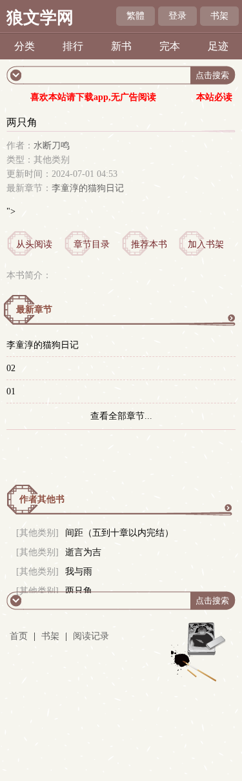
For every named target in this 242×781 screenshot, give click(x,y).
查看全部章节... (121, 416)
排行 (73, 46)
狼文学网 (40, 17)
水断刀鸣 (52, 145)
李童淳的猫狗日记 (88, 188)
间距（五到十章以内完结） (119, 533)
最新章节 (34, 309)
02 (10, 368)
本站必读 (214, 97)
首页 (19, 636)
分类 (24, 46)
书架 (219, 16)
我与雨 (78, 571)
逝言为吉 (83, 552)
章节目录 (92, 244)
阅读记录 (91, 636)
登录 (177, 16)
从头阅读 (34, 244)
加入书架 (206, 244)
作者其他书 (42, 499)
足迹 (218, 46)
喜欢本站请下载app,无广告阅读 (93, 97)
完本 (169, 46)
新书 (121, 46)
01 (10, 391)
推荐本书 (149, 244)
